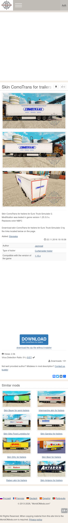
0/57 (29, 357)
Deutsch (33, 498)
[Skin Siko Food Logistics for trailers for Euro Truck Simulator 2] (16, 422)
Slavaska (13, 236)
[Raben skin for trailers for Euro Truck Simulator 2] (16, 469)
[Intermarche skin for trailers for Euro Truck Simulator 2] (51, 399)
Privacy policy (35, 519)
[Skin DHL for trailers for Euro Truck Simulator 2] (16, 445)
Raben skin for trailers (16, 480)
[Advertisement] (34, 46)
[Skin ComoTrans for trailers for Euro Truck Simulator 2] (34, 110)
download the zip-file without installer (34, 347)
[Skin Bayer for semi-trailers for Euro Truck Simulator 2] (16, 399)
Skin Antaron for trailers (51, 480)
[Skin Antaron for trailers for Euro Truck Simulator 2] (51, 469)
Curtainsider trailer (43, 251)
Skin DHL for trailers (16, 456)
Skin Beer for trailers (51, 456)
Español (46, 498)
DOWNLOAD (34, 339)
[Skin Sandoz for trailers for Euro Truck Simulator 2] (51, 422)
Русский (7, 498)
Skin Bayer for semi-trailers (16, 410)
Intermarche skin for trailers (51, 410)
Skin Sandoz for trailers (51, 433)
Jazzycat (39, 246)
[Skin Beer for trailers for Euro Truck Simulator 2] (51, 445)
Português (60, 498)
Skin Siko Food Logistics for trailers (16, 433)
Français (20, 498)
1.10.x (38, 256)
